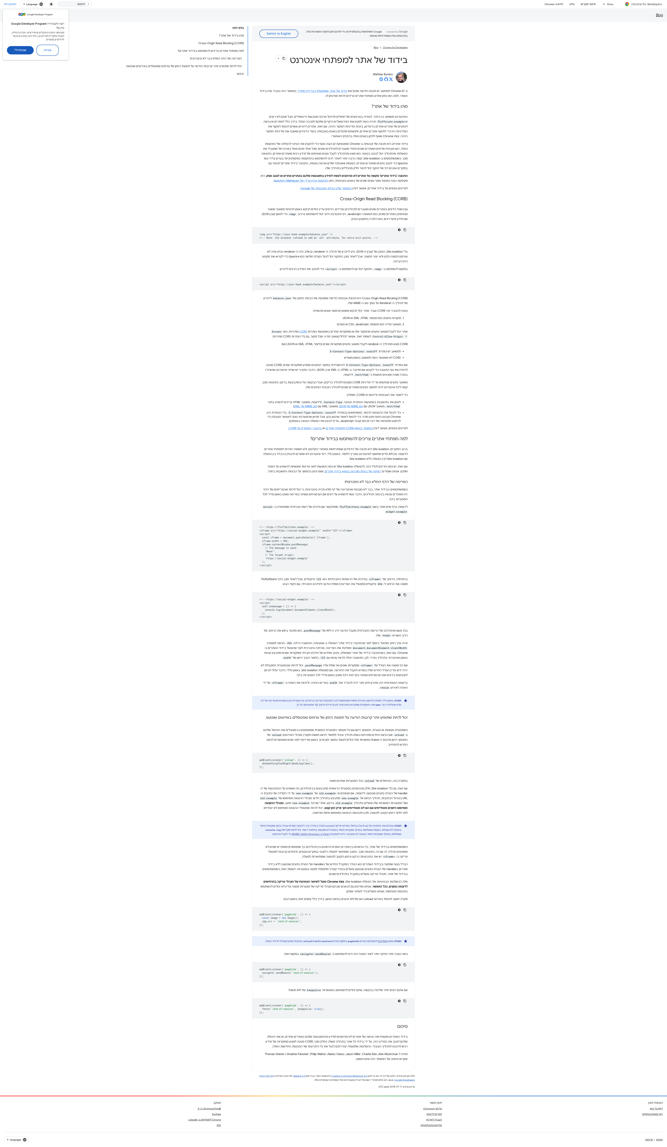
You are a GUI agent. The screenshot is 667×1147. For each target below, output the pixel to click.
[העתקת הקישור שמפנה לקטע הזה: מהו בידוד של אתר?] (368, 107)
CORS (303, 331)
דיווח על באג (656, 1108)
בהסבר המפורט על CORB (305, 428)
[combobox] (74, 4)
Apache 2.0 (299, 1076)
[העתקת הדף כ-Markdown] (284, 58)
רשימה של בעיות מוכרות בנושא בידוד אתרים (353, 471)
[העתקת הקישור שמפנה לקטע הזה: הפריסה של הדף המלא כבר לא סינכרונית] (340, 482)
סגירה (48, 50)
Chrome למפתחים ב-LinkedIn (204, 1119)
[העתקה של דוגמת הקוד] (405, 230)
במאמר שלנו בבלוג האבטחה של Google (326, 188)
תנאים (659, 1139)
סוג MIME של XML (305, 406)
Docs (610, 4)
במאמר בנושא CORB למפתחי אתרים (349, 428)
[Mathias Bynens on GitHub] (386, 80)
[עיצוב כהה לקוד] (399, 230)
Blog (659, 15)
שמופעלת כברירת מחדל (322, 91)
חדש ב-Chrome (554, 4)
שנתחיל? (20, 50)
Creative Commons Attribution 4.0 (349, 1076)
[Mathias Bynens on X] (391, 80)
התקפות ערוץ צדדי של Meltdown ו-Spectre (301, 181)
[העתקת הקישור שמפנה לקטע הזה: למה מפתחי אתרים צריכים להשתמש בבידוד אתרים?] (306, 439)
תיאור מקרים (588, 4)
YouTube (216, 1114)
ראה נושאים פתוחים (652, 1114)
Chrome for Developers (395, 47)
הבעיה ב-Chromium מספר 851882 (311, 834)
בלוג (572, 4)
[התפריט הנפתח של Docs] (603, 4)
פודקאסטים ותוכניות (431, 1125)
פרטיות (649, 1139)
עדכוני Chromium (432, 1108)
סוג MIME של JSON (351, 406)
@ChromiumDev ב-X (209, 1108)
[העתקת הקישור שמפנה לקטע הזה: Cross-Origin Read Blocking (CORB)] (336, 199)
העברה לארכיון (434, 1119)
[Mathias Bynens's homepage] (381, 80)
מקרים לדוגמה (434, 1114)
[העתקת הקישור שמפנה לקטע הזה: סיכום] (393, 1027)
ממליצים (383, 941)
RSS (219, 1125)
